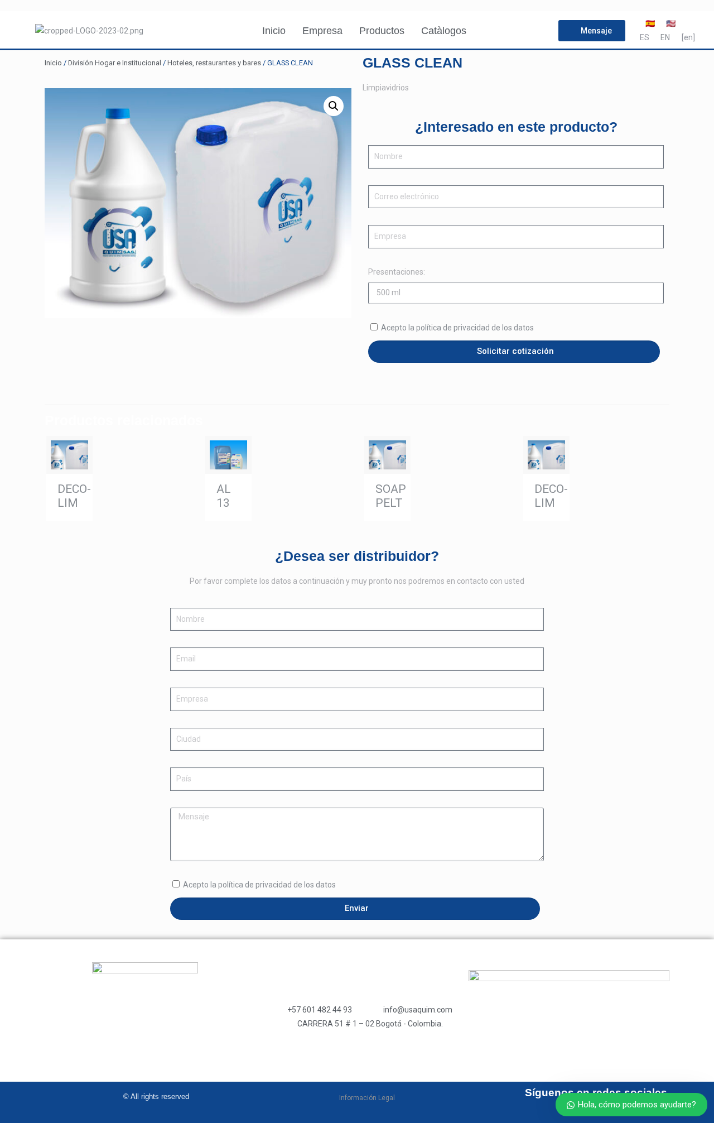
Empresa (322, 30)
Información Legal (367, 1098)
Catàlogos (443, 30)
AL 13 (223, 496)
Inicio (274, 30)
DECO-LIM (74, 496)
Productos (381, 30)
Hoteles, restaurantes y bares (214, 63)
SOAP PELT (390, 496)
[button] (334, 106)
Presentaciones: (396, 271)
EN (665, 37)
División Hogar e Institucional (114, 63)
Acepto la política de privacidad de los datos (457, 327)
